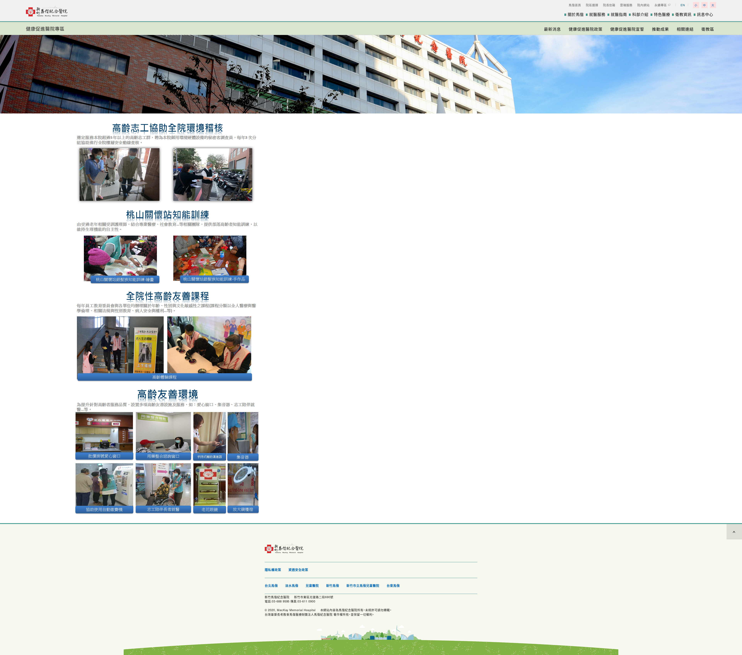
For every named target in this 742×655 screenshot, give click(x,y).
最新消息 (552, 29)
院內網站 (643, 5)
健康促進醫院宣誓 (627, 29)
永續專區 (660, 5)
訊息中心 (705, 15)
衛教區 (707, 29)
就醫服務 (597, 15)
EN (683, 5)
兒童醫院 (312, 585)
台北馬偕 (271, 585)
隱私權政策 (273, 570)
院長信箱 (609, 5)
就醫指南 (619, 15)
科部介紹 (640, 15)
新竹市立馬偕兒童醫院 (362, 585)
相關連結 (685, 29)
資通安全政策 (298, 570)
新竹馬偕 (332, 585)
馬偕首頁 (575, 5)
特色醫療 (662, 15)
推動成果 (660, 29)
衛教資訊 (683, 15)
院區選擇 (592, 5)
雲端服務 (626, 5)
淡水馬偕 (291, 585)
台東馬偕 (393, 585)
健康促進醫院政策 (586, 29)
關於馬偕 (576, 15)
